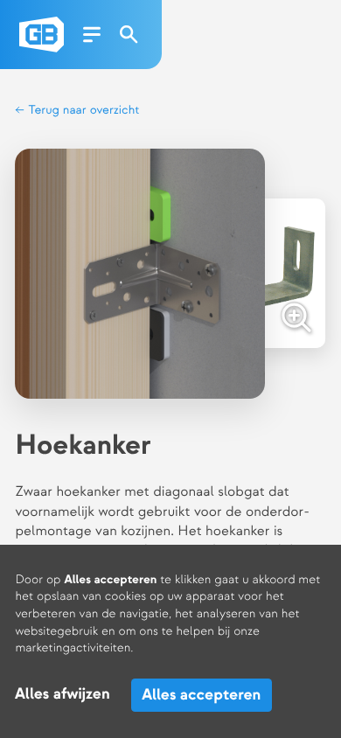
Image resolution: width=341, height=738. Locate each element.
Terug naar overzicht (82, 110)
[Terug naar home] (41, 34)
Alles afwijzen (62, 695)
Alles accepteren (201, 695)
